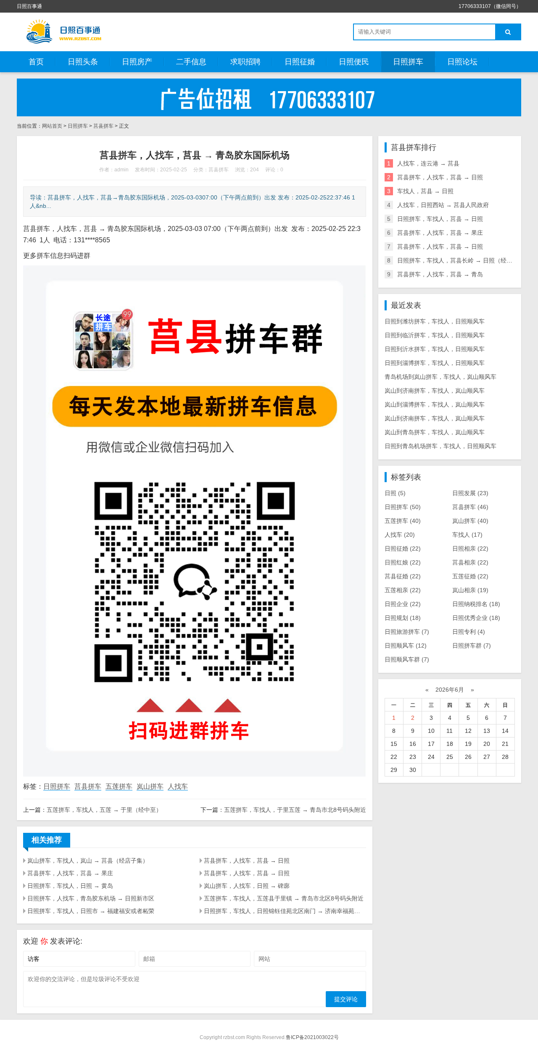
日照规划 (403, 617)
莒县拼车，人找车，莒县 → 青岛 (440, 274)
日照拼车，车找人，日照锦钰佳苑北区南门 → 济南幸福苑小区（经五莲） (285, 911)
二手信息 (191, 62)
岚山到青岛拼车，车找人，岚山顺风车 (435, 432)
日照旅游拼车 (407, 631)
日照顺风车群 (407, 659)
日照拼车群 (471, 645)
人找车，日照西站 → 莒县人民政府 (443, 205)
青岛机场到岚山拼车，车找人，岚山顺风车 (440, 376)
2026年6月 (450, 689)
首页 (36, 62)
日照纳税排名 (476, 604)
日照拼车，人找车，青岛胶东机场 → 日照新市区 (90, 898)
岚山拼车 (150, 786)
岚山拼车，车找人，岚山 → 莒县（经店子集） (87, 860)
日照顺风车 (406, 645)
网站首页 (52, 126)
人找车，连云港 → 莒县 (428, 163)
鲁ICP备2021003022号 (312, 1037)
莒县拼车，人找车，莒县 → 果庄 (70, 873)
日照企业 (403, 604)
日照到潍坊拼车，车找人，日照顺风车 (435, 321)
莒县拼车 (103, 126)
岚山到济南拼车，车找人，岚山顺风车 (435, 390)
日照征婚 (300, 62)
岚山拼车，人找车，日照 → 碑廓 (247, 885)
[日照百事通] (63, 31)
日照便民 (354, 62)
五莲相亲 (403, 590)
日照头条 (83, 62)
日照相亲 (470, 548)
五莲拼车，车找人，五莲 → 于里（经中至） (104, 809)
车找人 (467, 534)
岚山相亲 (470, 590)
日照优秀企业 (476, 617)
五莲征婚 (470, 576)
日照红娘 (403, 562)
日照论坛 (462, 62)
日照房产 (137, 62)
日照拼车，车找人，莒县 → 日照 (440, 218)
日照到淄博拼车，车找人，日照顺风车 (435, 363)
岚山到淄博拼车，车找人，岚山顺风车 (435, 404)
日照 (395, 493)
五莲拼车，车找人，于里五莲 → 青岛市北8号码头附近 (295, 809)
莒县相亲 (470, 562)
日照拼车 (408, 62)
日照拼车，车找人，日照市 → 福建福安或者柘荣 (90, 911)
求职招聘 (245, 62)
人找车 (178, 786)
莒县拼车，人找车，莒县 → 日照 (247, 860)
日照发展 (470, 493)
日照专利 (468, 631)
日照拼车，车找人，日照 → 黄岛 (70, 885)
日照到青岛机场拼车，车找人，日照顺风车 (440, 446)
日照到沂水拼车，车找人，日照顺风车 (435, 349)
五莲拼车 (118, 786)
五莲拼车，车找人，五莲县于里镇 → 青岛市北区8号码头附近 (284, 898)
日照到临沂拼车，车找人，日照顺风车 (435, 335)
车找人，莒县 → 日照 (425, 191)
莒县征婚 (403, 576)
